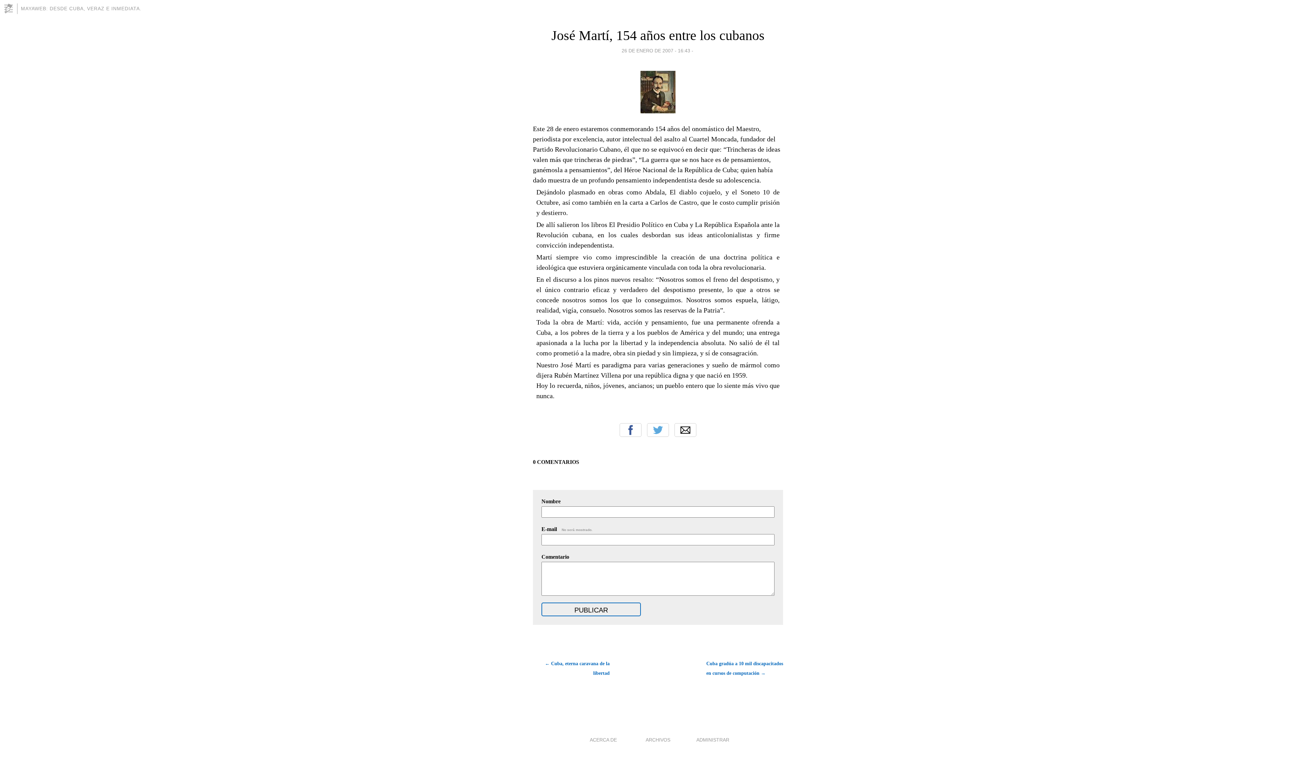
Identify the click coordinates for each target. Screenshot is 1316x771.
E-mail (567, 529)
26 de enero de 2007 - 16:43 (656, 50)
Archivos (658, 740)
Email (685, 430)
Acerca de (603, 740)
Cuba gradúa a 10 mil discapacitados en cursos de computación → (744, 668)
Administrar (712, 740)
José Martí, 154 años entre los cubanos (658, 35)
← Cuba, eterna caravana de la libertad (577, 668)
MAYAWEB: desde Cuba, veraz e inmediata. (81, 8)
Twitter (658, 430)
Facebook (631, 430)
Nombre (551, 501)
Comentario (555, 557)
